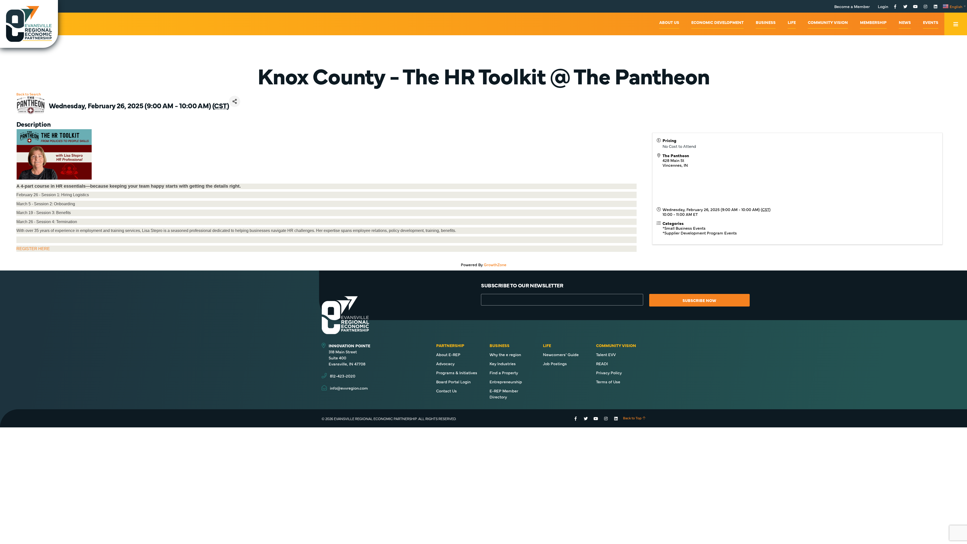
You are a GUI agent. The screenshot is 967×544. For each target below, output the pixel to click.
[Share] (234, 101)
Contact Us (446, 390)
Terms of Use (608, 381)
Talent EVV (606, 354)
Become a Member (852, 6)
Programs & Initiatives (456, 372)
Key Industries (503, 363)
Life (792, 22)
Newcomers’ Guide (561, 354)
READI (602, 363)
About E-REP (448, 354)
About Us (669, 22)
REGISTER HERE (33, 249)
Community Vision (828, 22)
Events (930, 22)
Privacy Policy (609, 372)
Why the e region (505, 354)
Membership (873, 22)
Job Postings (555, 363)
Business (766, 22)
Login (883, 6)
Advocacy (445, 363)
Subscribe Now (699, 300)
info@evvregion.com (349, 388)
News (905, 22)
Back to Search (28, 93)
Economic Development (717, 22)
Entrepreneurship (506, 381)
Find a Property (504, 372)
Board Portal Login (453, 381)
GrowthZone (495, 264)
